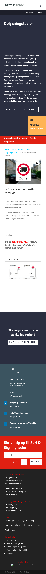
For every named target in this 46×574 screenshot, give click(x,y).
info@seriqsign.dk (16, 396)
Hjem (7, 149)
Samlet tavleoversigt (21, 109)
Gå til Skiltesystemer (23, 342)
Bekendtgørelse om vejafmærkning (19, 520)
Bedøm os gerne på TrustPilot (23, 423)
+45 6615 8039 (15, 373)
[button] (37, 163)
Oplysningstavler (11, 152)
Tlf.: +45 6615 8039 (34, 13)
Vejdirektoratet (11, 530)
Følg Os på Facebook (19, 413)
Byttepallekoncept (14, 540)
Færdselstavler (23, 149)
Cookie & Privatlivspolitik (16, 550)
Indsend (36, 462)
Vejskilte (13, 149)
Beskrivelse (13, 259)
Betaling (9, 553)
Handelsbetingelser (14, 543)
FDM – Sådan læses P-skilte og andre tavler (23, 525)
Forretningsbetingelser (16, 547)
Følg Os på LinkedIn (19, 402)
